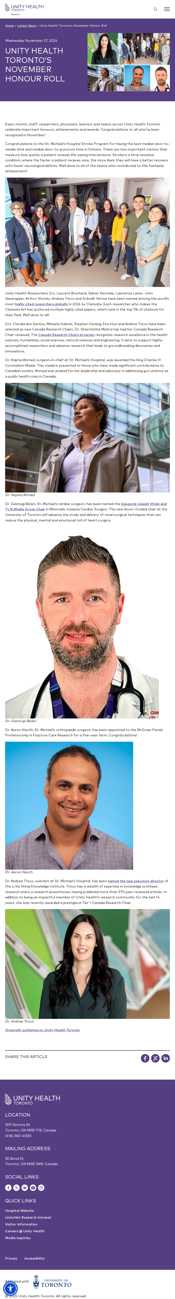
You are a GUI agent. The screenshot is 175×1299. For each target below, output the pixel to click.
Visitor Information (21, 1224)
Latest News (26, 25)
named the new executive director (136, 881)
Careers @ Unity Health (24, 1231)
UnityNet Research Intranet (28, 1217)
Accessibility (34, 1258)
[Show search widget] (153, 9)
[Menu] (167, 9)
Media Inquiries (17, 1238)
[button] (10, 1288)
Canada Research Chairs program (66, 335)
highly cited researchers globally (41, 304)
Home (9, 25)
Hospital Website (19, 1210)
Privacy (11, 1258)
